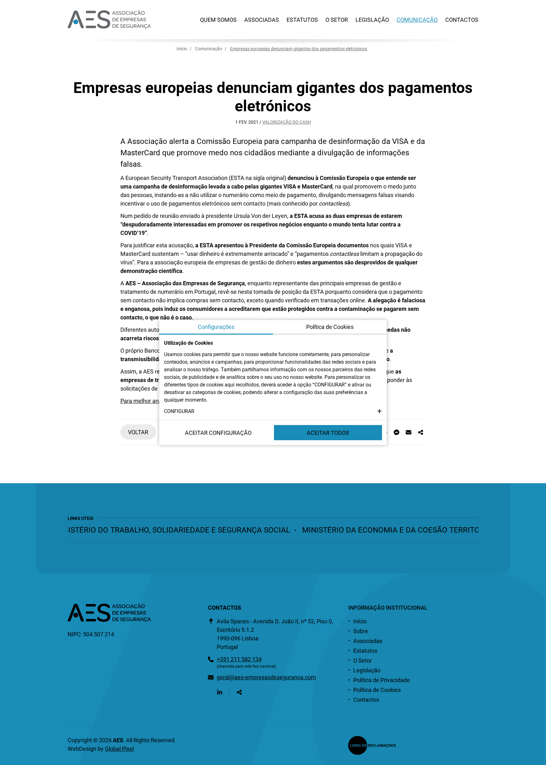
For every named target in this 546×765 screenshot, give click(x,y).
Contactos (461, 19)
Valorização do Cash (286, 122)
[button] (273, 411)
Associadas (261, 19)
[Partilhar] (420, 432)
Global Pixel (119, 748)
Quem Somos (218, 19)
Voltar (138, 432)
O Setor (336, 19)
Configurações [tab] (216, 327)
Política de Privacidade (381, 680)
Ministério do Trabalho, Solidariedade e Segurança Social (162, 530)
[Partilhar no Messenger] (396, 432)
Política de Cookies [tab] (330, 327)
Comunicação (417, 19)
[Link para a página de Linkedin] (219, 692)
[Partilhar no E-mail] (408, 432)
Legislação (372, 19)
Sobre (360, 631)
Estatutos (302, 19)
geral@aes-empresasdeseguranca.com (266, 677)
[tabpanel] (273, 377)
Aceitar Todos (328, 432)
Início (182, 48)
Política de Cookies (377, 690)
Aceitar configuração (218, 432)
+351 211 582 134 (239, 659)
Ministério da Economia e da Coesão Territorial (388, 530)
